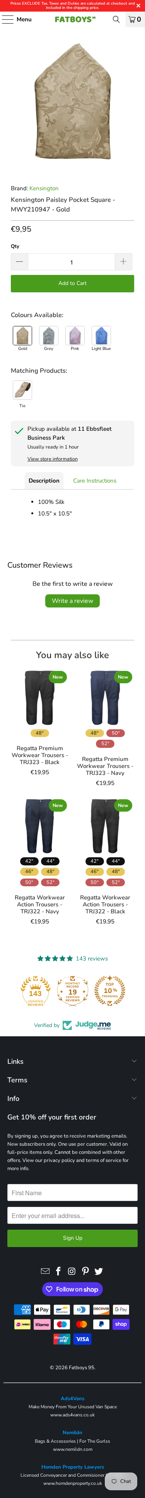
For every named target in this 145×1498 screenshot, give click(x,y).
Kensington (44, 188)
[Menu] (4, 19)
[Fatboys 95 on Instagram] (72, 1272)
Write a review (72, 601)
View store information (52, 459)
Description (44, 481)
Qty (15, 246)
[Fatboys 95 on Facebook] (59, 1272)
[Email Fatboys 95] (45, 1272)
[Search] (116, 19)
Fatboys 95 (81, 1367)
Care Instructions (94, 481)
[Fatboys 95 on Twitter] (99, 1272)
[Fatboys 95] (72, 19)
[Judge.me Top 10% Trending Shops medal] (109, 990)
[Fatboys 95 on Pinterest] (85, 1272)
